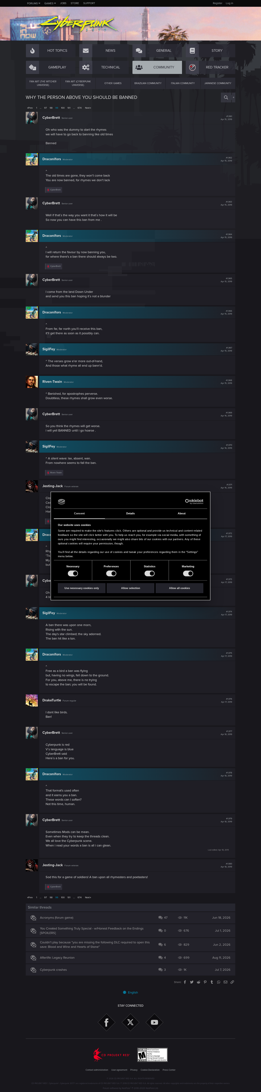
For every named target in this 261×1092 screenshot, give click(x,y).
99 (56, 107)
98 (51, 107)
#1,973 (226, 581)
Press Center (169, 1070)
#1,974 (226, 613)
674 (79, 107)
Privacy (133, 1070)
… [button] (40, 107)
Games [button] (48, 3)
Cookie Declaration (150, 1070)
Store (75, 3)
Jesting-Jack (52, 486)
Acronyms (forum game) (56, 918)
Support (89, 3)
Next (87, 107)
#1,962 (226, 159)
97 (45, 107)
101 (68, 107)
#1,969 (226, 414)
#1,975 (226, 654)
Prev (30, 107)
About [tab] (182, 513)
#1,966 (226, 312)
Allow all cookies (179, 588)
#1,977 (226, 733)
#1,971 (226, 486)
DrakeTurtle (51, 700)
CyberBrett (51, 118)
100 (63, 107)
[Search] (226, 97)
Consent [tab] (79, 513)
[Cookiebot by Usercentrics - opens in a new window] (187, 501)
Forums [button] (32, 3)
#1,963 (226, 203)
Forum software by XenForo (130, 1088)
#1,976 (226, 700)
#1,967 (226, 349)
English (132, 992)
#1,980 (226, 865)
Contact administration (97, 1070)
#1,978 (226, 774)
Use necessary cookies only (81, 588)
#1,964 (226, 236)
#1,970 (226, 446)
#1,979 (226, 820)
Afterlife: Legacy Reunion (57, 958)
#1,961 (226, 118)
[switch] (111, 573)
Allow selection (130, 588)
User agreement (119, 1070)
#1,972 (226, 535)
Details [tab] (130, 513)
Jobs (63, 3)
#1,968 (226, 382)
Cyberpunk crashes (53, 970)
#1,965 (226, 280)
